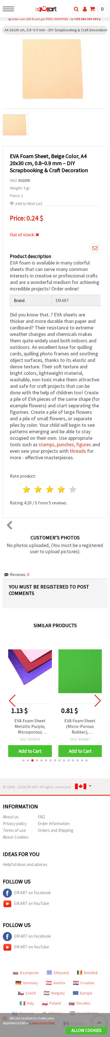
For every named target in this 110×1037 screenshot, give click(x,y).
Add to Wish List (28, 204)
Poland (55, 1003)
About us (11, 816)
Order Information (54, 823)
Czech (30, 993)
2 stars (38, 489)
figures (83, 444)
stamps (46, 444)
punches (65, 444)
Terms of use (14, 830)
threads (78, 451)
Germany (30, 982)
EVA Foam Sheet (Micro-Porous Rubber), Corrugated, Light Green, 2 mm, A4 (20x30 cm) (80, 727)
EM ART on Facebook (32, 892)
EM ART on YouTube (31, 903)
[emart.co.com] (37, 10)
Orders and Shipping (55, 830)
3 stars (50, 489)
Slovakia (83, 1003)
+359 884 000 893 (86, 19)
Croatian (87, 982)
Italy (30, 1003)
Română (91, 972)
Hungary (58, 993)
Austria (59, 982)
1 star (27, 489)
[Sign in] (85, 9)
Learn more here (42, 1023)
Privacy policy (15, 823)
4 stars (61, 489)
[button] (23, 760)
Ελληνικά (61, 972)
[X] (5, 1018)
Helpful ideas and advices (25, 864)
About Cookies (15, 837)
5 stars (73, 489)
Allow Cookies (86, 1030)
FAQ (41, 816)
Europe (86, 993)
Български (29, 972)
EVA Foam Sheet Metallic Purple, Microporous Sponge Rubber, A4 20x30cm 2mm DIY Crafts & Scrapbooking (30, 727)
